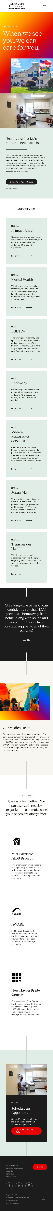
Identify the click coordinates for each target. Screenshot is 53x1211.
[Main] (17, 6)
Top (43, 1200)
